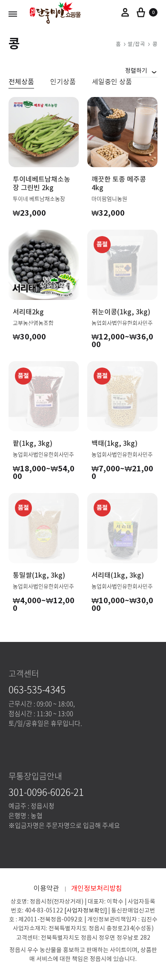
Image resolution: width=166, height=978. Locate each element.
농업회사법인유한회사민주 (122, 323)
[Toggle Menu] (13, 14)
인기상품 (63, 82)
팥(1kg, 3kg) (32, 443)
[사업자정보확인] (85, 910)
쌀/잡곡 (136, 44)
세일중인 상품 (112, 82)
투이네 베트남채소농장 (39, 198)
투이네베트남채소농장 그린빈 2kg (41, 183)
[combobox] (141, 70)
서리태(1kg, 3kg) (118, 575)
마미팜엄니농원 (109, 198)
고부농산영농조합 (33, 323)
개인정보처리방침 (96, 888)
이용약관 (46, 888)
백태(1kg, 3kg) (114, 443)
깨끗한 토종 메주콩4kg (119, 183)
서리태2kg (28, 312)
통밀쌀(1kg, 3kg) (39, 575)
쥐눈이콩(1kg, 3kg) (121, 312)
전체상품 (21, 82)
